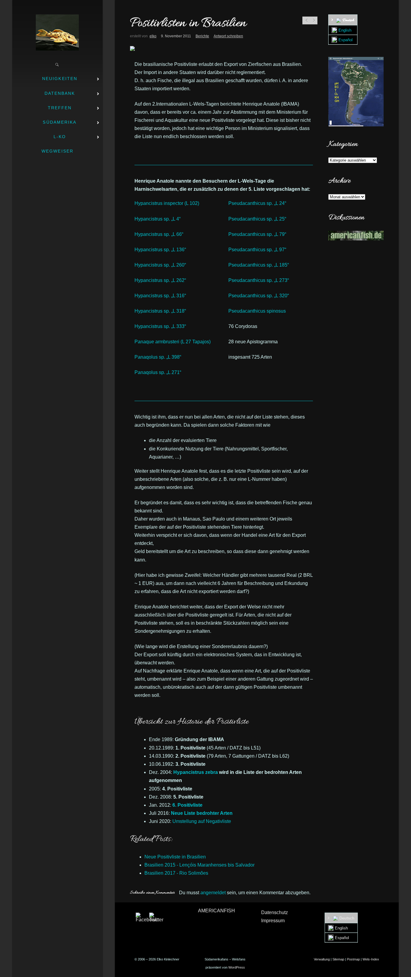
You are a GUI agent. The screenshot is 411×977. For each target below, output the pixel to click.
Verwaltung (322, 959)
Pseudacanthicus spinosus (257, 311)
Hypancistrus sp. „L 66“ (158, 234)
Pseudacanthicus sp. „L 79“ (257, 234)
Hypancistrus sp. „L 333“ (160, 326)
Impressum (273, 920)
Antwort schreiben (228, 36)
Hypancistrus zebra (195, 772)
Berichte (202, 36)
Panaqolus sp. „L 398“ (157, 357)
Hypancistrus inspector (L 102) (166, 203)
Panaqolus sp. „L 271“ (157, 372)
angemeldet (213, 892)
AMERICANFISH (216, 910)
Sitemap (338, 959)
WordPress (236, 967)
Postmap (353, 959)
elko (153, 36)
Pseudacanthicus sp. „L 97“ (257, 249)
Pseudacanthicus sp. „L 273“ (258, 280)
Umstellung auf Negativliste (201, 821)
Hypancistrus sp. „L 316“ (160, 295)
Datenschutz (274, 912)
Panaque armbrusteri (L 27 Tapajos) (172, 341)
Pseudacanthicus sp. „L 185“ (258, 264)
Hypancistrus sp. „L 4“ (157, 218)
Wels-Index (371, 959)
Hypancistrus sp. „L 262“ (160, 280)
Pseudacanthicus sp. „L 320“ (258, 295)
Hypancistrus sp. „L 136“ (160, 249)
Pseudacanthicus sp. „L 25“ (257, 218)
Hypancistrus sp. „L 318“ (160, 311)
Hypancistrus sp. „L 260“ (160, 264)
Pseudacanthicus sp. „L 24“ (257, 203)
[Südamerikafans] (57, 32)
